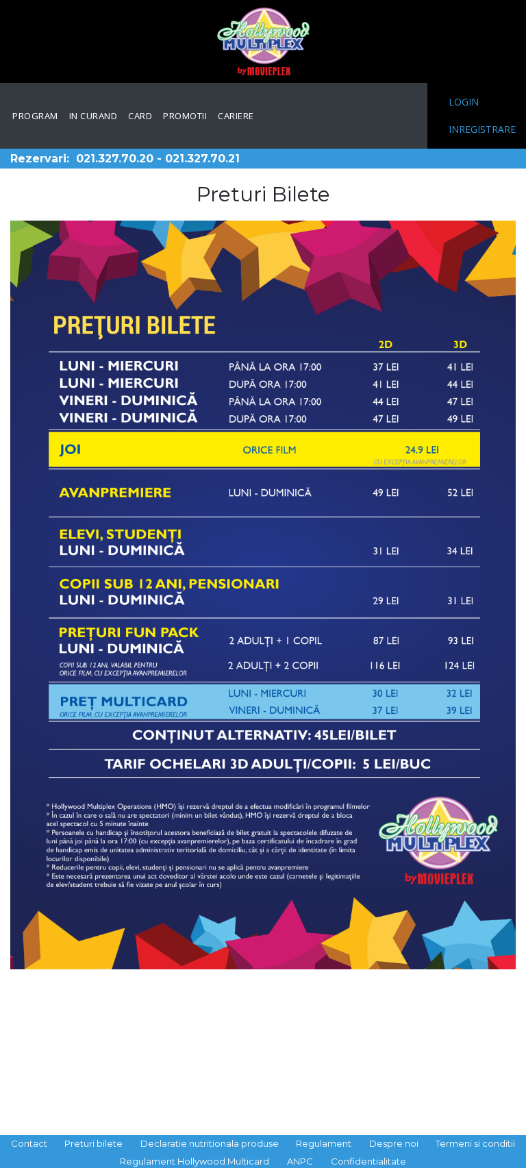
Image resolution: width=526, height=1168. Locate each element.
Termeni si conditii (475, 1143)
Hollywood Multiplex (263, 41)
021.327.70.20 (114, 158)
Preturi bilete (93, 1143)
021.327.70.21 (202, 158)
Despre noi (393, 1143)
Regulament (323, 1143)
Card (140, 116)
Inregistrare (482, 129)
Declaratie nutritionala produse (209, 1143)
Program (35, 116)
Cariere (236, 116)
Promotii (185, 116)
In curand (93, 116)
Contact (29, 1143)
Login (464, 101)
